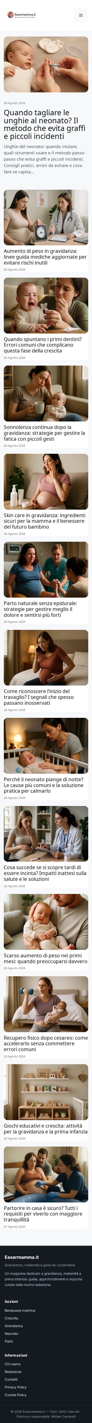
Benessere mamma (20, 1310)
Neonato (11, 1334)
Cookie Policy (15, 1395)
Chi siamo (13, 1364)
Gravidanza (14, 1326)
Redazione (13, 1372)
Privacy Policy (16, 1387)
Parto (9, 1341)
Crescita (11, 1318)
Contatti (11, 1379)
